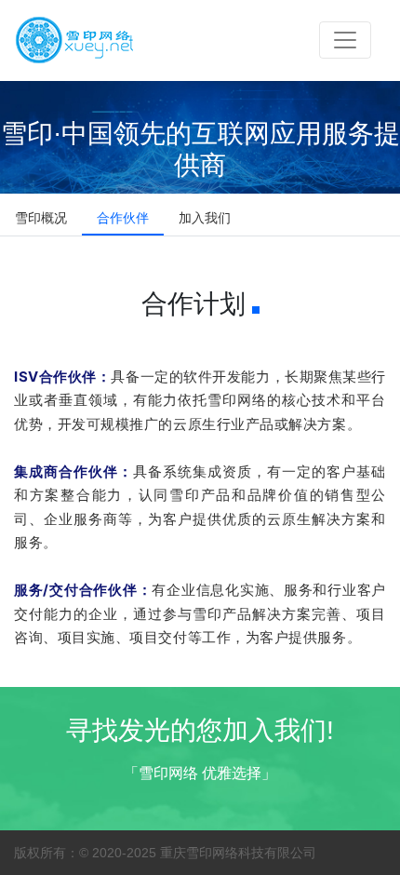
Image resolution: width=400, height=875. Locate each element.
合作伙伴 (123, 217)
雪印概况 (41, 217)
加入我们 (205, 217)
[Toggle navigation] (345, 40)
